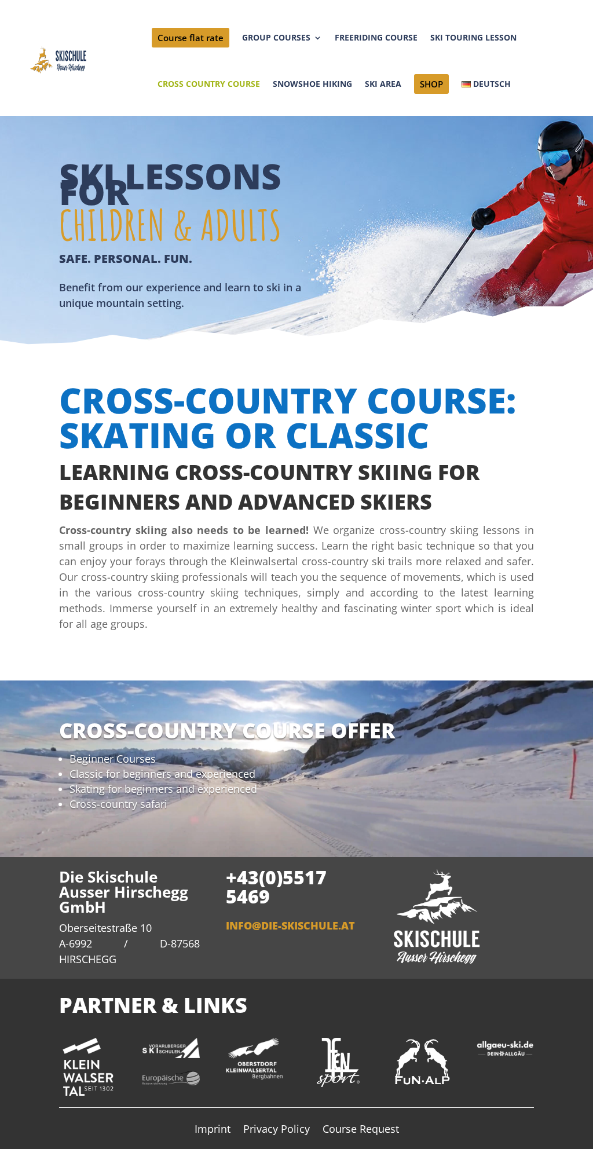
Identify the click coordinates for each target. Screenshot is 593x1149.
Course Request (361, 1130)
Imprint (212, 1130)
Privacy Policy (276, 1130)
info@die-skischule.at (290, 925)
